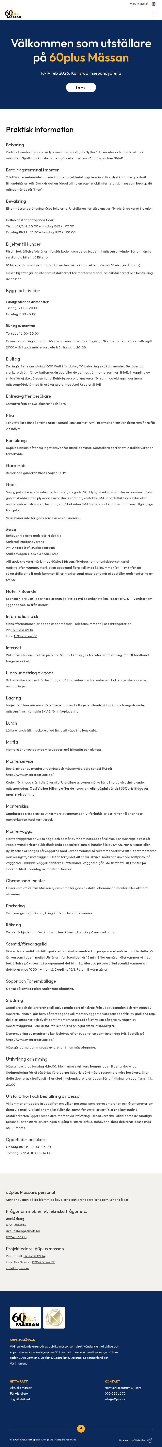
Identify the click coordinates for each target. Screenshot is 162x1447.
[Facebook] (81, 1429)
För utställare (19, 1393)
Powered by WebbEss (132, 1440)
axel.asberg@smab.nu (23, 1231)
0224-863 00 (16, 1237)
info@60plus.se (17, 1268)
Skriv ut (81, 87)
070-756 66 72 (25, 636)
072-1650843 (16, 1225)
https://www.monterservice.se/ (30, 774)
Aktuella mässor (21, 1388)
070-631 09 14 (22, 630)
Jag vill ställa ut (20, 1399)
